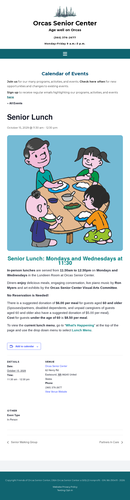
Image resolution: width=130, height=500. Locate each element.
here (10, 97)
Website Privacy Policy (65, 486)
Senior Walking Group (23, 442)
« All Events (14, 103)
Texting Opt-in (65, 490)
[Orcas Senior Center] (65, 11)
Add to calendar (24, 346)
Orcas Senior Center (65, 23)
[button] (65, 54)
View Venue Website (56, 391)
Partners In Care (109, 442)
